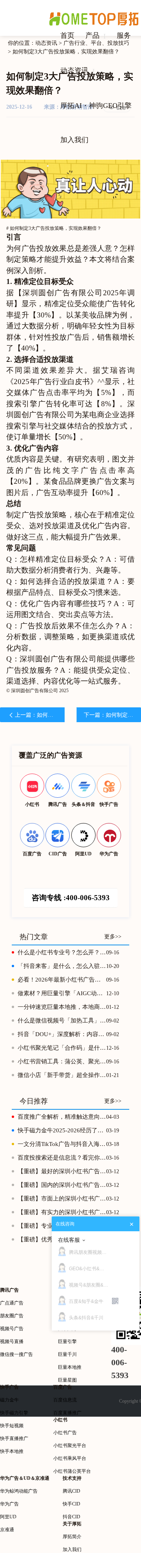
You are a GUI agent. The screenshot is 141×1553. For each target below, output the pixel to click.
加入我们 (74, 140)
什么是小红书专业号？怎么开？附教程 (62, 952)
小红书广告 (65, 1432)
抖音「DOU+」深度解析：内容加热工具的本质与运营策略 (62, 1034)
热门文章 (34, 937)
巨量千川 (67, 1354)
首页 (67, 35)
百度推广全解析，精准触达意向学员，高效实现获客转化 (62, 1117)
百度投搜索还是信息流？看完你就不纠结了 (62, 1158)
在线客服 (69, 1240)
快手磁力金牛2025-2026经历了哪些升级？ (62, 1130)
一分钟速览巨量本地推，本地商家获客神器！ (62, 1007)
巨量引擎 (67, 1341)
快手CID (71, 1504)
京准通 (7, 1529)
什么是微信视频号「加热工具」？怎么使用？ (62, 1020)
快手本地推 (12, 1451)
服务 (124, 35)
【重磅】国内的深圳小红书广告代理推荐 (62, 1185)
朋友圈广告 (12, 1316)
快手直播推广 (14, 1438)
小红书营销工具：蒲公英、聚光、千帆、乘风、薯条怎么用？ (62, 1061)
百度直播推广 (67, 1413)
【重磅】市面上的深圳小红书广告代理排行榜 (62, 1198)
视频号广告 (12, 1328)
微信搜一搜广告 (16, 1354)
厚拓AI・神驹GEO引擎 (96, 105)
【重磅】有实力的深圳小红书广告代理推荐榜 (62, 1212)
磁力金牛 (9, 1400)
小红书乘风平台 (69, 1458)
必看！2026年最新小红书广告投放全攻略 (62, 980)
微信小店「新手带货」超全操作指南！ (62, 1075)
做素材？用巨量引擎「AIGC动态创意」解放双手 (62, 993)
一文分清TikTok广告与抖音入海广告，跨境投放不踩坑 (62, 1144)
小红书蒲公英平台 (72, 1471)
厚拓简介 (72, 1536)
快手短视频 (12, 1425)
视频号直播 (12, 1341)
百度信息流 (65, 1400)
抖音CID (71, 1517)
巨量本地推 (69, 1367)
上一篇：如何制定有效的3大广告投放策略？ (40, 715)
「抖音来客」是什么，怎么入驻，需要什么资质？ (62, 966)
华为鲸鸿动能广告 (19, 1491)
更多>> (112, 937)
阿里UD (8, 1517)
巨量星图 (67, 1380)
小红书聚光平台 (69, 1445)
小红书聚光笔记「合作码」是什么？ (62, 1048)
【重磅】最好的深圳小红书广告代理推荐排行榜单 (62, 1171)
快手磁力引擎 (14, 1413)
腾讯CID (71, 1491)
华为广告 (9, 1504)
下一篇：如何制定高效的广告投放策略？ (112, 715)
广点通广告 (12, 1303)
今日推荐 (34, 1101)
